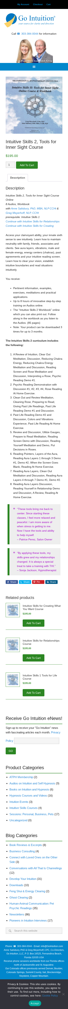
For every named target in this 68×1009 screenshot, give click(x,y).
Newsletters (16, 914)
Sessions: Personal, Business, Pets (31, 814)
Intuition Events (18, 801)
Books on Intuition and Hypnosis (29, 789)
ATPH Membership (21, 777)
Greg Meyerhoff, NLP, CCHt (22, 212)
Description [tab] (17, 177)
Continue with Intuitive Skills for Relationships (33, 221)
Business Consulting (22, 851)
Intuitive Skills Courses (23, 807)
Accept (35, 1003)
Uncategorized (18, 820)
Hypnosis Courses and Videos (28, 795)
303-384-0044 (29, 33)
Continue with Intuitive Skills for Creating (30, 225)
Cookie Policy (50, 995)
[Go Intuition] (34, 21)
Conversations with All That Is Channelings (35, 868)
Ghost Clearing (18, 897)
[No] (63, 994)
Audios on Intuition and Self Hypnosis (32, 783)
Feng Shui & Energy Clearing (27, 891)
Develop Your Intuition (22, 878)
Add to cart (27, 165)
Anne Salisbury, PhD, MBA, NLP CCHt (33, 208)
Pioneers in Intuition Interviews (28, 920)
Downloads (16, 885)
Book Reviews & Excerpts (25, 845)
